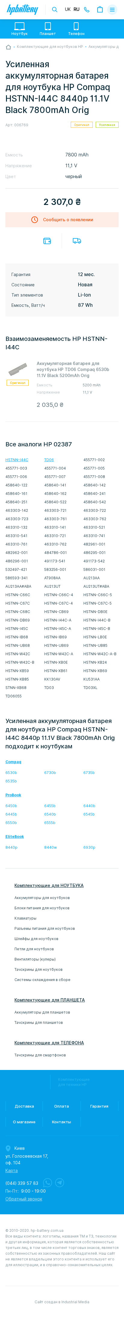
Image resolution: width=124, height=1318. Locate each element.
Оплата (47, 240)
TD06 (49, 460)
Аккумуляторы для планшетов (42, 1012)
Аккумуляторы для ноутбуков (42, 897)
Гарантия (99, 1106)
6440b (89, 806)
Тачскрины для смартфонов (40, 1055)
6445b (11, 814)
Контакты (61, 1121)
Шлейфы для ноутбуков (36, 938)
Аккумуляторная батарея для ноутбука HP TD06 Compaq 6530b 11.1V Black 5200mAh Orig (73, 369)
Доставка (77, 241)
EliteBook (14, 836)
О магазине (24, 1121)
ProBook (13, 795)
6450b (11, 806)
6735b (89, 772)
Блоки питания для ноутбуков (42, 908)
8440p (11, 847)
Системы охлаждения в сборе (42, 979)
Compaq (13, 762)
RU (76, 9)
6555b (49, 822)
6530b (11, 772)
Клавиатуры (25, 918)
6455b (50, 806)
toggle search (55, 9)
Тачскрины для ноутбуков (38, 969)
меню (112, 10)
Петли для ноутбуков (34, 949)
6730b (50, 772)
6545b (89, 814)
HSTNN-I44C (16, 460)
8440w (50, 847)
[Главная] (8, 47)
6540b (50, 814)
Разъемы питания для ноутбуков (44, 928)
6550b (11, 822)
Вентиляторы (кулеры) (35, 959)
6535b (11, 781)
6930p (89, 847)
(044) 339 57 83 (21, 1183)
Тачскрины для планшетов (38, 1022)
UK (68, 9)
